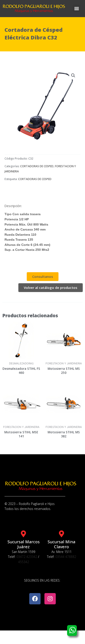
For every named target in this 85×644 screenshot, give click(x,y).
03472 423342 (26, 557)
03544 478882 (65, 557)
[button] (76, 8)
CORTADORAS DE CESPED (36, 166)
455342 (23, 562)
